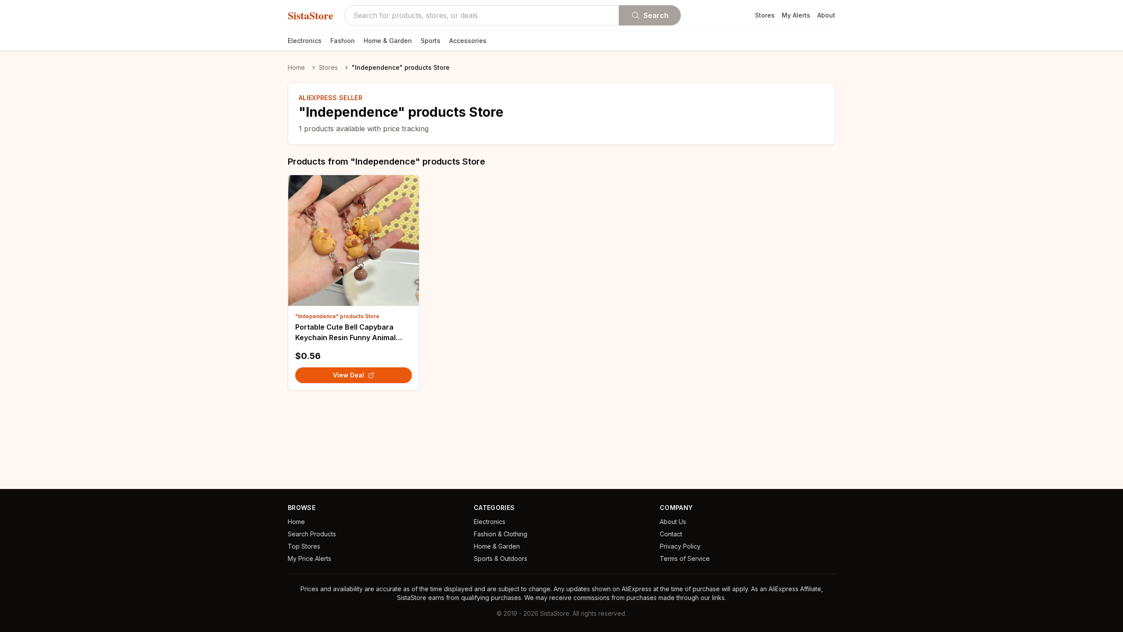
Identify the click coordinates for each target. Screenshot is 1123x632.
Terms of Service (685, 558)
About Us (673, 521)
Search (656, 15)
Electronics (305, 40)
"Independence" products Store (337, 316)
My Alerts (796, 15)
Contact (671, 534)
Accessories (467, 40)
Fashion (342, 40)
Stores (765, 15)
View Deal (348, 375)
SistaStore (310, 15)
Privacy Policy (680, 546)
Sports (430, 40)
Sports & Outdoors (500, 558)
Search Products (312, 534)
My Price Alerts (309, 558)
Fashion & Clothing (500, 534)
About (826, 15)
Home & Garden (388, 40)
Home (296, 67)
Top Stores (304, 546)
